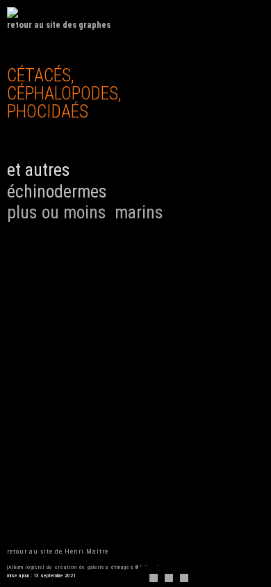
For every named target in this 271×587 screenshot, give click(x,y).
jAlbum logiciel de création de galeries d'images (70, 567)
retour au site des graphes (58, 24)
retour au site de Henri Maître (57, 551)
